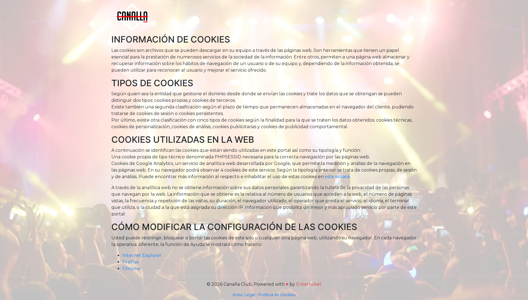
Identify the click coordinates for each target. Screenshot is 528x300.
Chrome (131, 268)
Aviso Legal (244, 294)
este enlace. (338, 176)
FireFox (130, 262)
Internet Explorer (141, 255)
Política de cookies (277, 294)
